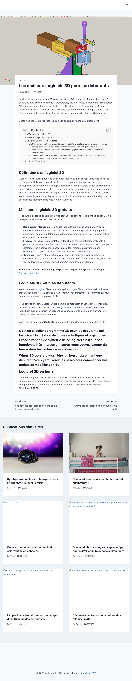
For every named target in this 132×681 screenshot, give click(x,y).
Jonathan (26, 92)
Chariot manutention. (30, 273)
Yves (78, 488)
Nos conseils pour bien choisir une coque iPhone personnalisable (36, 405)
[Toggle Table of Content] (107, 130)
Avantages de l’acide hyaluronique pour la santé (95, 405)
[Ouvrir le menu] (126, 5)
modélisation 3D (47, 365)
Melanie (79, 556)
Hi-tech (22, 81)
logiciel (41, 289)
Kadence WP (89, 673)
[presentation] (33, 453)
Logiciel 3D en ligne (36, 161)
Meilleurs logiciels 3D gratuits (41, 137)
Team (12, 488)
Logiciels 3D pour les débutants (42, 141)
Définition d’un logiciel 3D (38, 134)
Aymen (79, 624)
